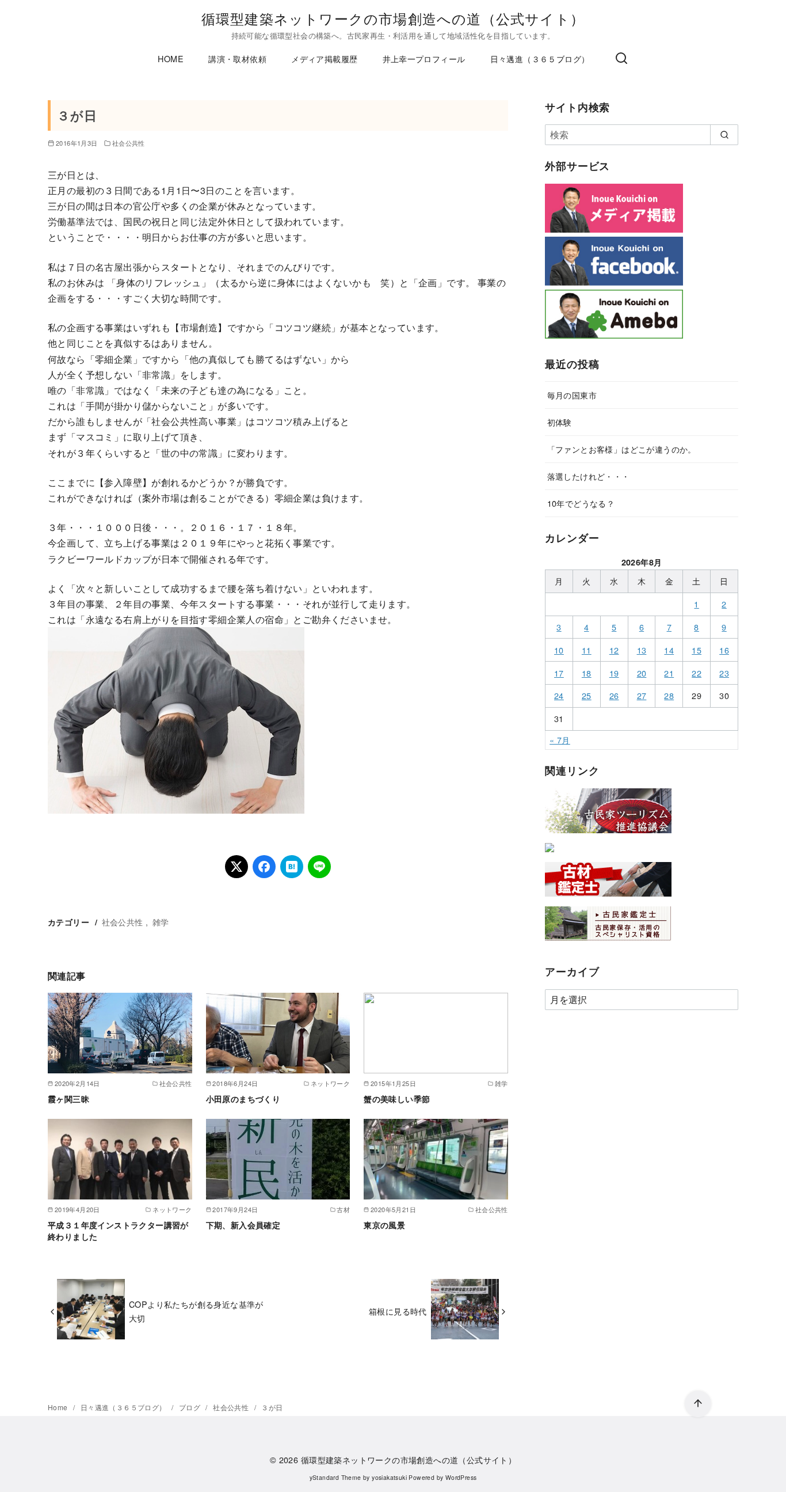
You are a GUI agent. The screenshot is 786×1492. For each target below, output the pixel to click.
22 (696, 673)
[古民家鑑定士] (608, 943)
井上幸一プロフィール (424, 58)
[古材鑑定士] (608, 898)
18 (587, 673)
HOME (171, 58)
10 (559, 650)
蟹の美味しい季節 (397, 1098)
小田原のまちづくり (243, 1098)
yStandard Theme (335, 1477)
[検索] (621, 59)
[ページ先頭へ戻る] (698, 1404)
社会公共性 (128, 142)
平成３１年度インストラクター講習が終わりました (118, 1230)
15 (696, 650)
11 (587, 650)
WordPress (461, 1477)
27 (642, 695)
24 (559, 695)
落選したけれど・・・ (588, 476)
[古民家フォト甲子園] (549, 854)
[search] (724, 134)
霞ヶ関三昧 (68, 1098)
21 (669, 673)
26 (614, 695)
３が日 (272, 1407)
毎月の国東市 (572, 395)
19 (614, 673)
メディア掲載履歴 (324, 58)
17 (559, 673)
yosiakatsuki (389, 1477)
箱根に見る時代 (398, 1311)
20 (642, 673)
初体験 (559, 422)
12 (614, 650)
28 (669, 695)
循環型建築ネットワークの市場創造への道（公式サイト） (393, 18)
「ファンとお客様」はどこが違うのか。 (621, 449)
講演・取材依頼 (237, 58)
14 (669, 650)
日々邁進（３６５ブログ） (540, 58)
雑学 (160, 922)
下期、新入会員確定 (243, 1225)
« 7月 (560, 740)
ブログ (191, 1407)
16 (724, 650)
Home (59, 1407)
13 (642, 650)
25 (587, 695)
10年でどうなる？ (581, 503)
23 (724, 673)
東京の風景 (384, 1225)
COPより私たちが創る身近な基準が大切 (196, 1311)
